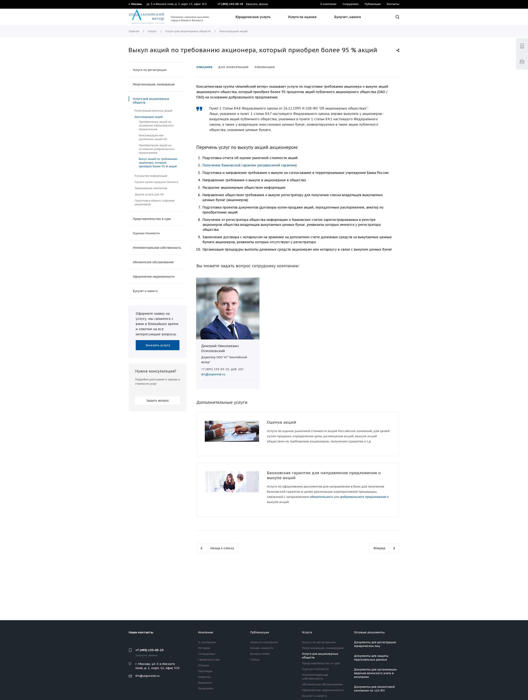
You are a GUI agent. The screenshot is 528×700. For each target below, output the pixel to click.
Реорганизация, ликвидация (153, 84)
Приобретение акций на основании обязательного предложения (156, 125)
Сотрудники (206, 654)
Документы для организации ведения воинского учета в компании (375, 673)
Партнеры (205, 671)
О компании (207, 642)
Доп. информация (233, 67)
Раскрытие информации (151, 176)
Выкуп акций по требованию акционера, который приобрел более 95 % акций (158, 162)
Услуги (307, 632)
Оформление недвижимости (153, 276)
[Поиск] (396, 17)
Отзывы (203, 665)
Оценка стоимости (146, 233)
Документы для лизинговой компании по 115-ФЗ (374, 688)
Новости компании (264, 642)
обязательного (321, 497)
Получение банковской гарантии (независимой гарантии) (250, 165)
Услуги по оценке (302, 17)
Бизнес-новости (261, 648)
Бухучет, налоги (347, 17)
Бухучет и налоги (145, 291)
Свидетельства (208, 659)
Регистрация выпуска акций (153, 110)
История (204, 648)
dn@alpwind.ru (213, 374)
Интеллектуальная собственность (157, 248)
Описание (204, 67)
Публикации (265, 67)
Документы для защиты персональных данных (371, 657)
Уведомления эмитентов (151, 188)
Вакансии (205, 683)
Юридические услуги (253, 17)
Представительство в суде (152, 219)
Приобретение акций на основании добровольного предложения (156, 149)
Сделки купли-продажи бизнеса (156, 182)
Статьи (254, 659)
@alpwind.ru (149, 676)
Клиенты (204, 677)
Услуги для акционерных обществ (151, 100)
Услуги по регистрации (149, 70)
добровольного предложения (363, 497)
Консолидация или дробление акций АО (153, 137)
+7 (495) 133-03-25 (149, 650)
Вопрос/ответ (260, 654)
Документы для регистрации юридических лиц (375, 644)
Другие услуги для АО (149, 194)
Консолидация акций (149, 117)
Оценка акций (281, 422)
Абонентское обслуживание (153, 262)
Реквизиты (205, 688)
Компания (205, 632)
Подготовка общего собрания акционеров (154, 202)
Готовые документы (369, 632)
